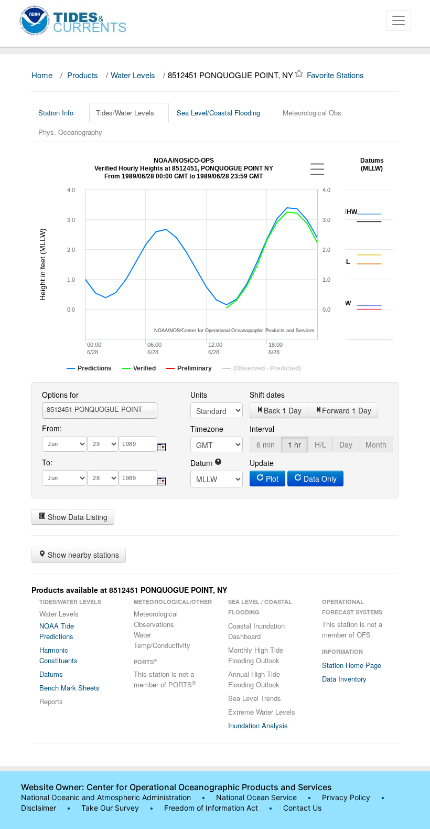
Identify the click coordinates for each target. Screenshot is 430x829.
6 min (265, 444)
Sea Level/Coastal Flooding (218, 113)
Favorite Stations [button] (336, 74)
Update (262, 463)
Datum (202, 463)
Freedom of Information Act (211, 807)
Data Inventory (344, 679)
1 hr (294, 444)
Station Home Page (351, 665)
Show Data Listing (77, 517)
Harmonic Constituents (58, 655)
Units (198, 394)
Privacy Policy (346, 797)
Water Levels (133, 74)
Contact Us (302, 807)
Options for (60, 394)
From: (52, 428)
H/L (320, 444)
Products (82, 74)
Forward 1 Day (346, 410)
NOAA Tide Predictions (56, 631)
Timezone (206, 428)
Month (376, 444)
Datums (51, 674)
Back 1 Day (283, 410)
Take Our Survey (111, 807)
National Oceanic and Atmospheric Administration (106, 797)
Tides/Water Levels (125, 113)
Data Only (319, 478)
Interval (262, 428)
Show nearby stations (82, 554)
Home (41, 74)
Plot (271, 478)
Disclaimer (38, 807)
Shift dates (267, 394)
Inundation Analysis (258, 725)
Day (345, 444)
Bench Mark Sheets (69, 688)
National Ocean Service (256, 797)
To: (47, 462)
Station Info (55, 113)
